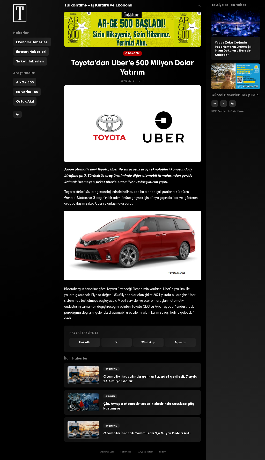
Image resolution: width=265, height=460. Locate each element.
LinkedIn (84, 342)
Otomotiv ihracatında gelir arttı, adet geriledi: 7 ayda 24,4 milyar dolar (150, 378)
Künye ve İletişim (145, 452)
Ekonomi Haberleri (32, 42)
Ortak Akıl (25, 101)
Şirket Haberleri (30, 61)
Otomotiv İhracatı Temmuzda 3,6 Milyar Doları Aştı (146, 433)
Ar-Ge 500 (25, 82)
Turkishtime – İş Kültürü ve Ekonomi (98, 5)
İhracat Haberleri (31, 51)
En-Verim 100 (27, 92)
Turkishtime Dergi (106, 452)
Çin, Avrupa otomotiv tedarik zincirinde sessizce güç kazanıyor (148, 406)
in (215, 103)
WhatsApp (148, 342)
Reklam (162, 452)
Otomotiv (132, 53)
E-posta (180, 342)
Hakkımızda (125, 452)
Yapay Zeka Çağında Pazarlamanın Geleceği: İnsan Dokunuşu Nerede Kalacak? (233, 48)
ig (232, 103)
